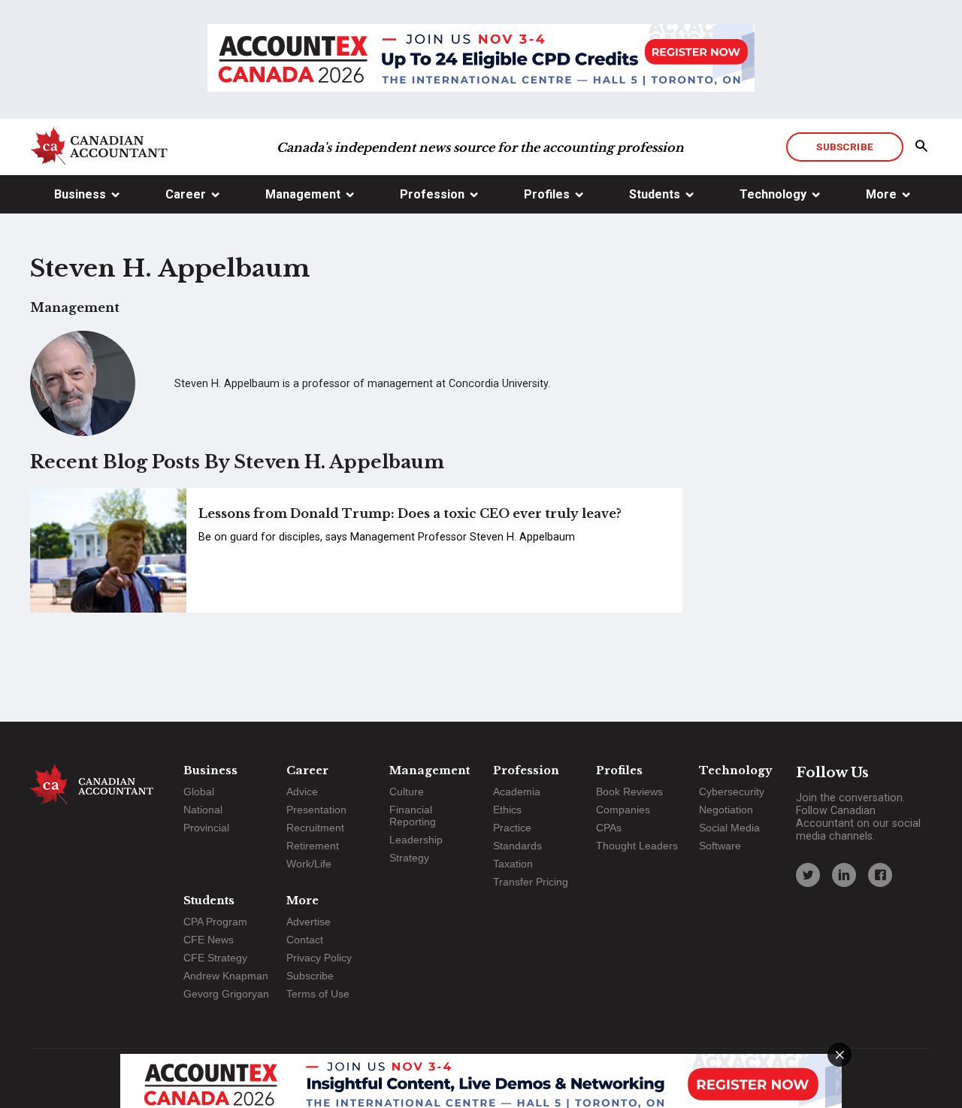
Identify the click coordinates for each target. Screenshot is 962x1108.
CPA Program (215, 922)
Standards (517, 846)
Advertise (308, 922)
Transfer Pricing (530, 882)
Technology (773, 194)
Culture (406, 792)
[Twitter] (808, 875)
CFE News (208, 940)
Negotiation (726, 810)
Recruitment (315, 828)
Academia (516, 792)
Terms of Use (317, 994)
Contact (304, 940)
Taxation (513, 864)
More (881, 194)
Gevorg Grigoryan (226, 994)
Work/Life (308, 864)
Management (302, 194)
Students (654, 194)
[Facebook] (880, 875)
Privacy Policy (319, 958)
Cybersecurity (731, 792)
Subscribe (844, 147)
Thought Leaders (637, 846)
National (202, 810)
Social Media (729, 828)
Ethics (507, 810)
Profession (432, 194)
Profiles (547, 194)
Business (80, 194)
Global (198, 792)
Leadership (416, 840)
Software (720, 846)
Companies (623, 810)
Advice (302, 792)
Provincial (206, 828)
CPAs (609, 828)
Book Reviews (629, 792)
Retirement (312, 846)
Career (185, 194)
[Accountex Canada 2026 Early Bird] (481, 59)
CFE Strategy (215, 958)
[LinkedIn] (844, 875)
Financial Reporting (412, 816)
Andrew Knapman (225, 976)
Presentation (316, 810)
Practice (512, 828)
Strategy (409, 858)
